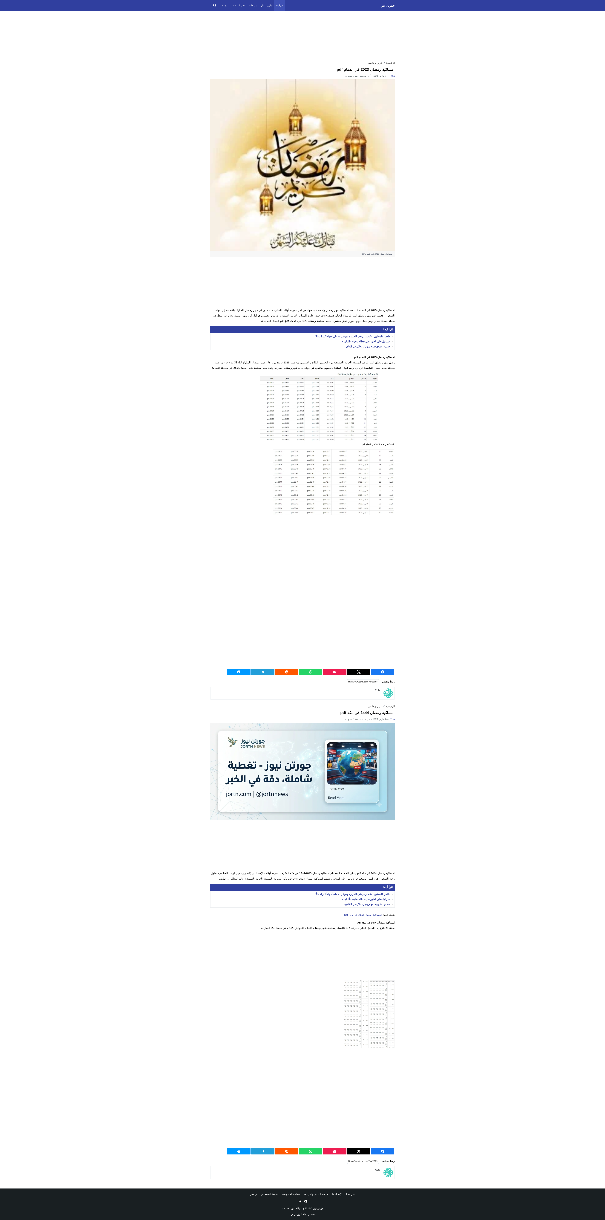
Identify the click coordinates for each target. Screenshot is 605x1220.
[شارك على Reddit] (287, 672)
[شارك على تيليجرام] (263, 672)
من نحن (253, 1194)
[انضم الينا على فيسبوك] (305, 1201)
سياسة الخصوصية (291, 1194)
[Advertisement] (302, 36)
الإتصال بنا (337, 1194)
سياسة (279, 5)
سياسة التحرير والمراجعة (316, 1194)
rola (392, 76)
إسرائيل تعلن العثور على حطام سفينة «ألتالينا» (366, 341)
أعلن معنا (350, 1194)
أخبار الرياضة (239, 5)
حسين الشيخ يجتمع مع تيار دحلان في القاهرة (367, 346)
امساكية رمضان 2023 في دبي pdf (363, 914)
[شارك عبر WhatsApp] (311, 672)
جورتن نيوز (387, 5)
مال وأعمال (266, 5)
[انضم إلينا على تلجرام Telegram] (299, 1201)
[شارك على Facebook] (383, 672)
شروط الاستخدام (269, 1194)
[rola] (388, 693)
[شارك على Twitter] (359, 672)
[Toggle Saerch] (214, 5)
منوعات (253, 5)
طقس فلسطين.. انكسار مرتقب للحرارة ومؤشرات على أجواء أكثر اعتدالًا (352, 336)
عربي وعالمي (375, 63)
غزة (227, 5)
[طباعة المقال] (239, 672)
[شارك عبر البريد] (335, 672)
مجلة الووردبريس (299, 1214)
